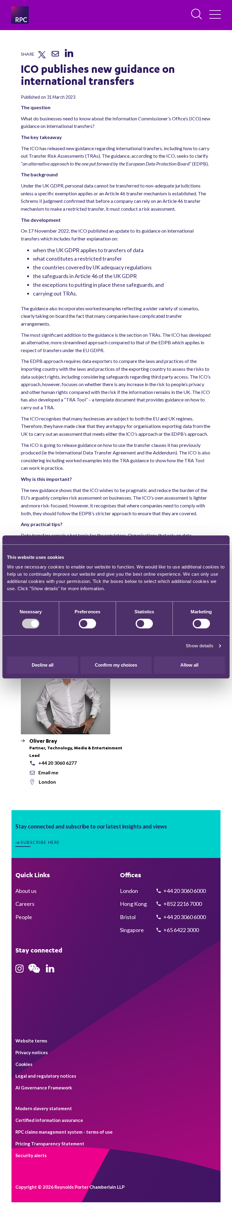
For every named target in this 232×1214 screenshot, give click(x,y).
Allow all (189, 664)
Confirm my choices (116, 664)
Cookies (23, 1064)
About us (26, 890)
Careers (24, 903)
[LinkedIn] (69, 57)
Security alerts (31, 1155)
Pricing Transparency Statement (49, 1143)
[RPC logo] (20, 15)
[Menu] (215, 15)
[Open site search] (197, 14)
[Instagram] (19, 970)
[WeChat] (34, 974)
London (47, 782)
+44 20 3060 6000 (184, 890)
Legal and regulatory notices (45, 1076)
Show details (199, 645)
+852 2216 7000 (182, 903)
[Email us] (55, 56)
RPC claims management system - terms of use (64, 1132)
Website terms (31, 1040)
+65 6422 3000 (181, 930)
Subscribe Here (40, 842)
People (23, 917)
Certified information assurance (49, 1120)
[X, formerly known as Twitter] (42, 57)
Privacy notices (31, 1052)
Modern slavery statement (43, 1108)
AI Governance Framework (43, 1087)
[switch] (87, 623)
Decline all (42, 664)
